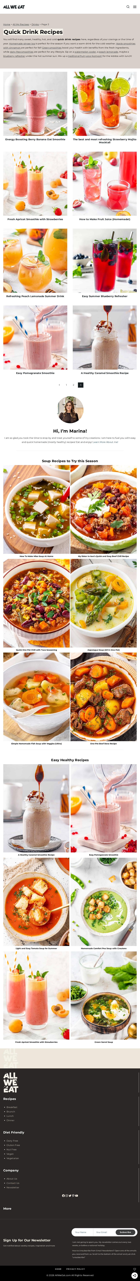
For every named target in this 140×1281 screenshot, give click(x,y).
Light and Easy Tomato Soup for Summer (36, 948)
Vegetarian (13, 1158)
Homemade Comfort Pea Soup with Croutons (103, 948)
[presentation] (35, 104)
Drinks (35, 24)
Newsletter (13, 1187)
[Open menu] (134, 6)
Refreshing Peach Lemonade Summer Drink (35, 296)
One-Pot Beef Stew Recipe (103, 744)
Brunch (11, 1111)
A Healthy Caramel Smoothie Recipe (105, 373)
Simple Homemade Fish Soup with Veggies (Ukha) (36, 744)
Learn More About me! (105, 442)
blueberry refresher (14, 56)
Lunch (10, 1116)
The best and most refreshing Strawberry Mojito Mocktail (105, 141)
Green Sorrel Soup (104, 1042)
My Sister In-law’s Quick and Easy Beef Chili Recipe (103, 556)
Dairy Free (12, 1141)
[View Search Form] (128, 6)
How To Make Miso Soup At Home (36, 556)
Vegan (10, 1154)
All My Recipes (21, 24)
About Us (12, 1178)
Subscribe (125, 1232)
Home (6, 24)
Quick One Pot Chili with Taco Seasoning (36, 650)
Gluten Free (13, 1145)
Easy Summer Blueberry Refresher (104, 296)
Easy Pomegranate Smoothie (35, 373)
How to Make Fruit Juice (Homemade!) (104, 219)
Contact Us (13, 1183)
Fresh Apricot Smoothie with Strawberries (35, 219)
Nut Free (12, 1149)
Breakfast (12, 1107)
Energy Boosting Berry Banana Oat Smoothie (35, 139)
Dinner (10, 1120)
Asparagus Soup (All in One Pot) (104, 650)
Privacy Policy (75, 1269)
